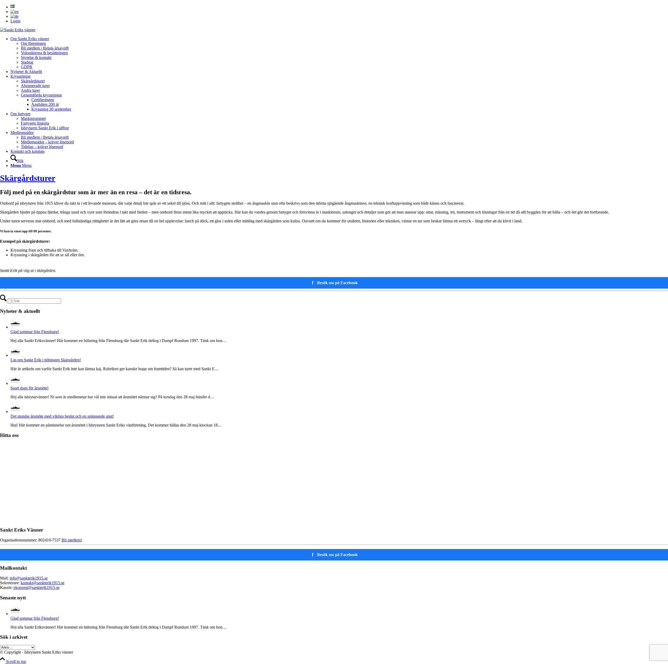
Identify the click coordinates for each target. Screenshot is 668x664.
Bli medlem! (72, 540)
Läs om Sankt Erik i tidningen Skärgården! (45, 360)
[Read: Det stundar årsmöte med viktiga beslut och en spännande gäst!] (15, 411)
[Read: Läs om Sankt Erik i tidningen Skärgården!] (15, 355)
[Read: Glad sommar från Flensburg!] (15, 327)
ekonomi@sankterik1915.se (36, 587)
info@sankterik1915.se (29, 578)
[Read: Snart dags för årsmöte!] (15, 383)
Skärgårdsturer (27, 178)
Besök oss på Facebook (335, 282)
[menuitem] (339, 6)
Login (15, 21)
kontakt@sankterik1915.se (42, 583)
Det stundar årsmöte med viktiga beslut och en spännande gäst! (62, 416)
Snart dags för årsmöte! (29, 388)
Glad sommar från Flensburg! (34, 332)
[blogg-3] (17, 30)
